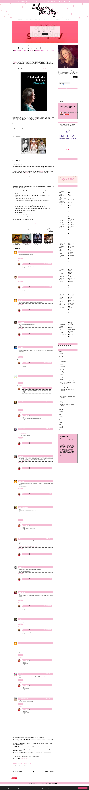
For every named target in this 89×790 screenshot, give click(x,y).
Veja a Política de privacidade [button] (47, 788)
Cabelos (20, 19)
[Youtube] (69, 1)
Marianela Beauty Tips (23, 698)
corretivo (71, 224)
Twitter (30, 223)
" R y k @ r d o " (22, 347)
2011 (60, 422)
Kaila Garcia (21, 481)
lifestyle (31, 50)
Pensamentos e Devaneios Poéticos (24, 353)
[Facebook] (59, 1)
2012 (60, 421)
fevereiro (62, 377)
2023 (60, 356)
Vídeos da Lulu (68, 19)
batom (61, 214)
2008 (60, 427)
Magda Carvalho (22, 619)
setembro (62, 366)
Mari (20, 252)
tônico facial (72, 329)
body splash (45, 28)
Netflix (70, 205)
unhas (61, 332)
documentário (17, 50)
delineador (62, 231)
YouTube (29, 763)
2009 (60, 426)
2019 (60, 409)
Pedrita (20, 277)
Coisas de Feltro (22, 375)
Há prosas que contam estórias (23, 433)
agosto (61, 367)
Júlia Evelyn (21, 567)
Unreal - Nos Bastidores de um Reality (67, 380)
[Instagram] (62, 1)
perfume (62, 276)
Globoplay (25, 50)
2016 (60, 414)
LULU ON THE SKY (32, 783)
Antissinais (62, 189)
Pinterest (41, 223)
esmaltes (62, 241)
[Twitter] (64, 1)
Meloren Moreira (22, 401)
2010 (60, 424)
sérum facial (63, 324)
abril (61, 374)
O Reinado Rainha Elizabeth (65, 387)
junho (61, 371)
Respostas (20, 260)
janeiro (61, 379)
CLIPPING (28, 1)
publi (70, 285)
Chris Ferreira (22, 538)
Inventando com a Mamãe (23, 546)
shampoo (62, 301)
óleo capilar (62, 337)
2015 (60, 416)
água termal (72, 334)
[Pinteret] (67, 1)
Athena (61, 394)
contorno (62, 224)
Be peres (20, 300)
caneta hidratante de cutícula (71, 219)
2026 (60, 351)
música (61, 273)
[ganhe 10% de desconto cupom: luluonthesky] (67, 143)
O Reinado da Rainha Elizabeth (42, 50)
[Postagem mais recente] (17, 772)
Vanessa (20, 643)
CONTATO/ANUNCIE (37, 1)
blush (70, 214)
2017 (60, 412)
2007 (60, 429)
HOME (17, 1)
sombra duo (62, 310)
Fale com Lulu (24, 758)
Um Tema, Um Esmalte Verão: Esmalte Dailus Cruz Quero (67, 383)
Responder (20, 258)
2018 (60, 411)
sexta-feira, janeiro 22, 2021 (49, 375)
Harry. (26, 172)
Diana (41, 171)
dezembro (62, 361)
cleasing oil (72, 222)
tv (60, 329)
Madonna (71, 202)
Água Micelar (63, 334)
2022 (60, 358)
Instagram (35, 223)
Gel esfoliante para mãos (62, 198)
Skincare (37, 19)
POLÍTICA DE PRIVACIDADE (51, 1)
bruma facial (72, 216)
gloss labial (62, 253)
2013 (60, 419)
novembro (62, 362)
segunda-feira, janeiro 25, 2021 (49, 698)
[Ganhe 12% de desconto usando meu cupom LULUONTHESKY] (67, 154)
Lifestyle (58, 19)
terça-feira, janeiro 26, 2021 (47, 263)
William (35, 118)
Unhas (45, 19)
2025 (60, 353)
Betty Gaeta (21, 673)
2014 (60, 417)
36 (49, 230)
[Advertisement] (67, 168)
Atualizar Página (51, 783)
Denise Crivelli (22, 592)
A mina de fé (20, 407)
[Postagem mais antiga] (49, 772)
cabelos (61, 220)
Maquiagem (29, 19)
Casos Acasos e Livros (23, 507)
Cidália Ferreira (22, 428)
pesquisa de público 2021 (39, 68)
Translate (67, 84)
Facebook (25, 223)
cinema (61, 222)
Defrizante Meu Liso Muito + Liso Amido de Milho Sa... (66, 400)
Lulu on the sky (25, 263)
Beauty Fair (72, 192)
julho (61, 369)
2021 (60, 359)
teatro (70, 327)
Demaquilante (71, 195)
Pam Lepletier (21, 322)
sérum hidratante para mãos (70, 323)
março (61, 376)
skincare (62, 307)
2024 (60, 354)
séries (70, 317)
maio (61, 372)
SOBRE (23, 1)
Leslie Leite (21, 456)
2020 (60, 407)
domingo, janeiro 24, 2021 (49, 673)
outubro (61, 364)
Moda (51, 19)
